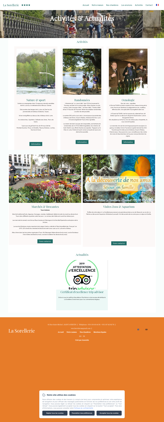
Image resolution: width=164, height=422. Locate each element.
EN (80, 336)
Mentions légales (100, 332)
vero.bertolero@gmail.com (81, 328)
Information (36, 144)
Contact (149, 5)
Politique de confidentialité (83, 408)
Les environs (126, 5)
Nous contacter (45, 241)
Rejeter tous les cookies (55, 413)
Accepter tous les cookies (109, 413)
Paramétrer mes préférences (82, 413)
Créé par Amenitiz (82, 340)
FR (84, 336)
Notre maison (97, 5)
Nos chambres (112, 5)
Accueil (86, 5)
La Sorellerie (11, 5)
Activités (139, 5)
